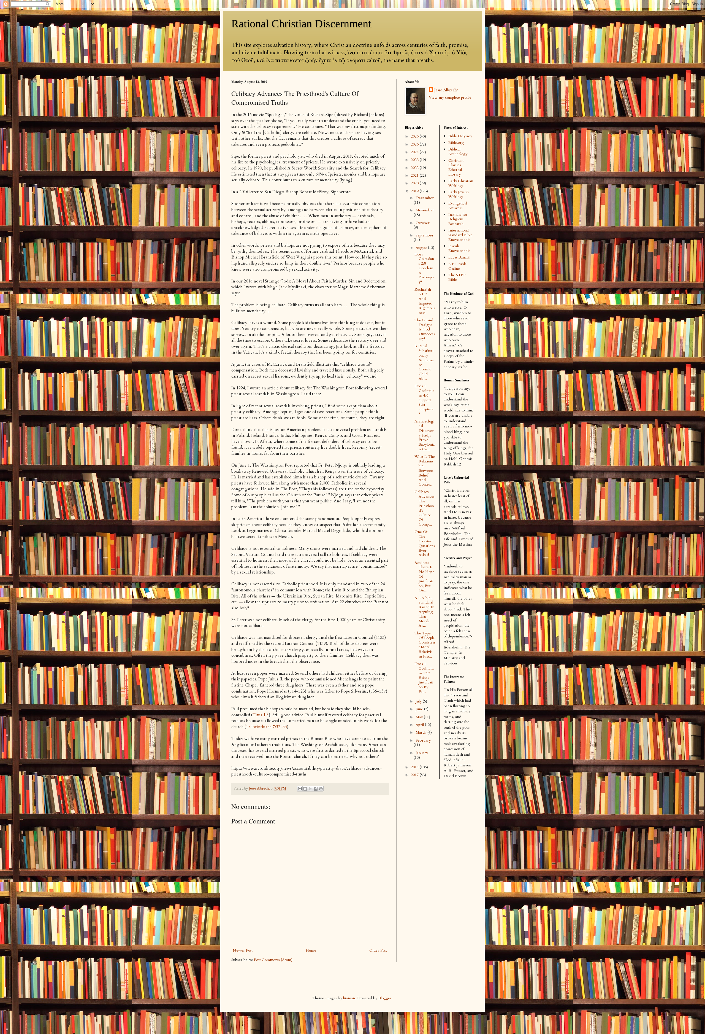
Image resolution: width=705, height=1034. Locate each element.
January (422, 752)
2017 (415, 774)
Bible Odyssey (460, 136)
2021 (415, 175)
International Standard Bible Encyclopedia (460, 235)
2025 (415, 144)
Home (311, 950)
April (420, 724)
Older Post (378, 950)
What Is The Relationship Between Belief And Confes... (424, 470)
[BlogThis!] (305, 788)
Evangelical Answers (457, 206)
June (420, 709)
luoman (349, 998)
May (420, 717)
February (423, 740)
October (423, 222)
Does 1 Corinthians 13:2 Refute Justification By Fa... (424, 677)
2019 (415, 191)
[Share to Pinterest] (321, 788)
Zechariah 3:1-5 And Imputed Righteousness (424, 301)
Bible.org (456, 142)
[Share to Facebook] (315, 788)
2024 (415, 152)
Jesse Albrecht (446, 90)
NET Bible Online (457, 266)
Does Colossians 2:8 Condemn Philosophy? (424, 268)
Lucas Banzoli (459, 257)
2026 (415, 136)
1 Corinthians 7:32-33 (266, 727)
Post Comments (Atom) (273, 959)
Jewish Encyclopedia (459, 248)
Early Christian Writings (460, 183)
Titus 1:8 (261, 715)
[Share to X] (310, 788)
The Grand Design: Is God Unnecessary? (424, 329)
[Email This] (300, 788)
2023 (415, 159)
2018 (415, 767)
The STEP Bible (456, 277)
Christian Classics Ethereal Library (455, 167)
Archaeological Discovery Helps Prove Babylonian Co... (424, 435)
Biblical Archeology (457, 152)
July (419, 701)
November (425, 210)
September (424, 235)
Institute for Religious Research (457, 219)
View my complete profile (450, 97)
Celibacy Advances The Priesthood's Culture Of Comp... (424, 508)
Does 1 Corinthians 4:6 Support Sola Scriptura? (424, 399)
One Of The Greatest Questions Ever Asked (424, 543)
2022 (415, 167)
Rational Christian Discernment (301, 23)
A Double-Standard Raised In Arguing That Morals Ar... (424, 611)
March (421, 732)
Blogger (385, 998)
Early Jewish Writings (458, 194)
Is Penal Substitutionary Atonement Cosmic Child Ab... (424, 362)
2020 (415, 183)
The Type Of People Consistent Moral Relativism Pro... (424, 645)
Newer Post (243, 950)
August (422, 247)
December (425, 197)
